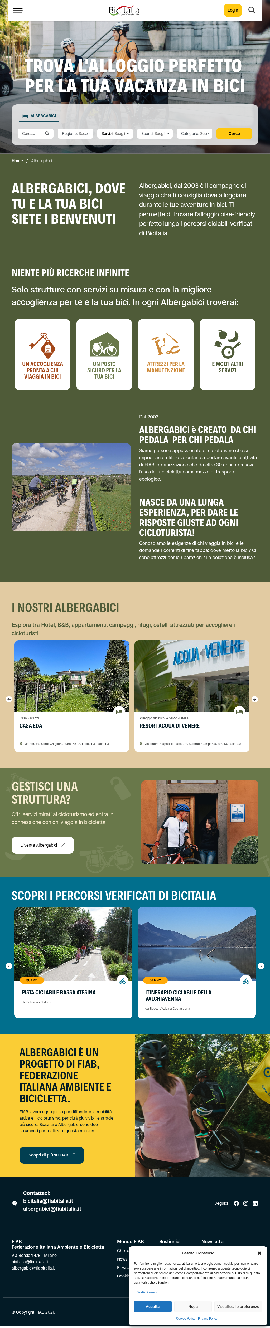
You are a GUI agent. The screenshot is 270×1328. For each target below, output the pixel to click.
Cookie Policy (185, 1318)
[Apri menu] (17, 10)
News (122, 1259)
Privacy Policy (208, 1318)
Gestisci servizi (147, 1292)
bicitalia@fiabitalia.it (48, 1201)
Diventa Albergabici (39, 845)
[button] (259, 1253)
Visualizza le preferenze (238, 1306)
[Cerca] (251, 10)
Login (233, 10)
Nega (193, 1306)
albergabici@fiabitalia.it (52, 1209)
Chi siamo (126, 1250)
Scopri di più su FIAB (48, 1155)
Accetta (153, 1306)
